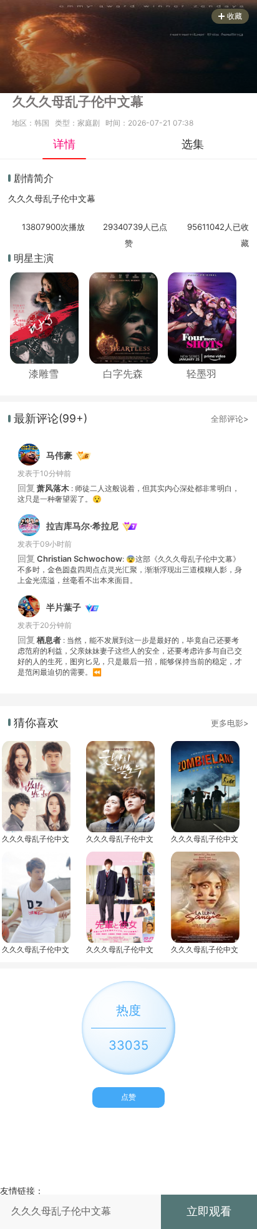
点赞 (128, 1097)
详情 (64, 144)
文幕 (86, 198)
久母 (34, 198)
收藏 (234, 16)
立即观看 (209, 1211)
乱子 (52, 198)
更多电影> (230, 723)
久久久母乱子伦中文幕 (35, 838)
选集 (193, 144)
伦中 (69, 198)
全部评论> (230, 419)
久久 (17, 198)
